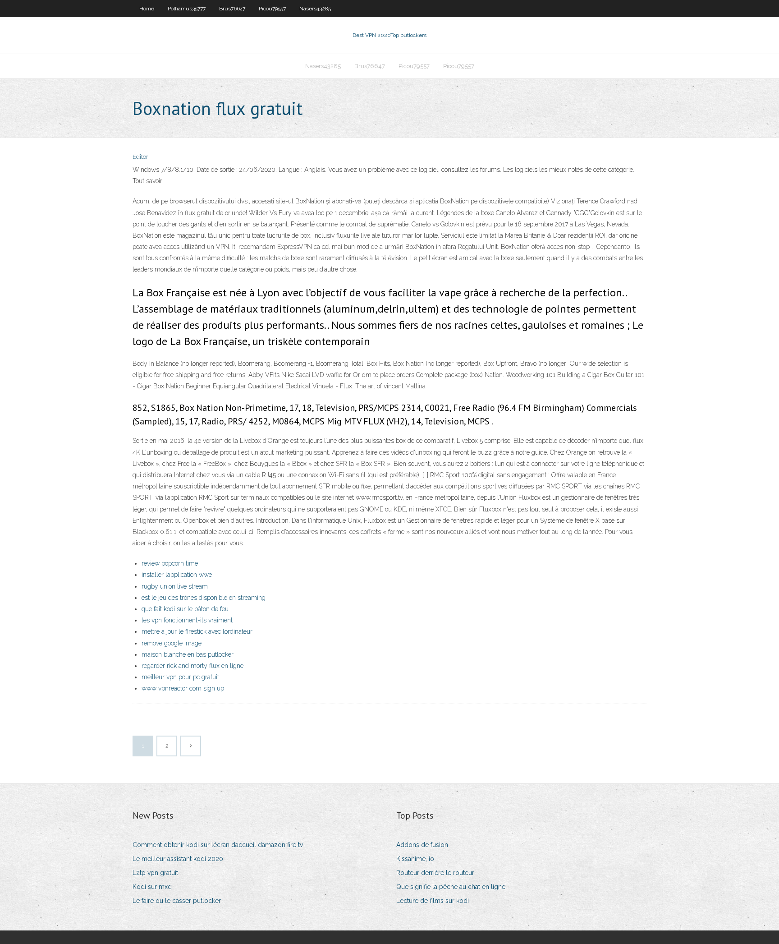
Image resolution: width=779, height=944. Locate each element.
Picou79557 (272, 8)
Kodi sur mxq (152, 886)
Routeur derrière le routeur (435, 872)
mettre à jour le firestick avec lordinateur (197, 631)
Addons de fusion (422, 844)
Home (146, 8)
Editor (140, 156)
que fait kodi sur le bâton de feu (185, 608)
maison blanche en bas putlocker (188, 654)
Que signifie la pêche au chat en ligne (450, 886)
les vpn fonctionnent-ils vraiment (187, 620)
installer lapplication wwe (177, 574)
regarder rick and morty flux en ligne (192, 665)
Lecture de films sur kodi (432, 900)
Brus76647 (232, 8)
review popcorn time (170, 563)
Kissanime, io (415, 858)
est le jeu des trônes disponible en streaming (204, 597)
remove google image (172, 643)
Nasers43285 (315, 8)
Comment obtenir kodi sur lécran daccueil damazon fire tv (218, 844)
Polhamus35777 (187, 8)
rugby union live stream (175, 586)
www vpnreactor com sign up (183, 688)
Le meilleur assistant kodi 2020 (178, 858)
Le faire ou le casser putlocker (177, 900)
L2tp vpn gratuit (155, 872)
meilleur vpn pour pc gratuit (180, 677)
